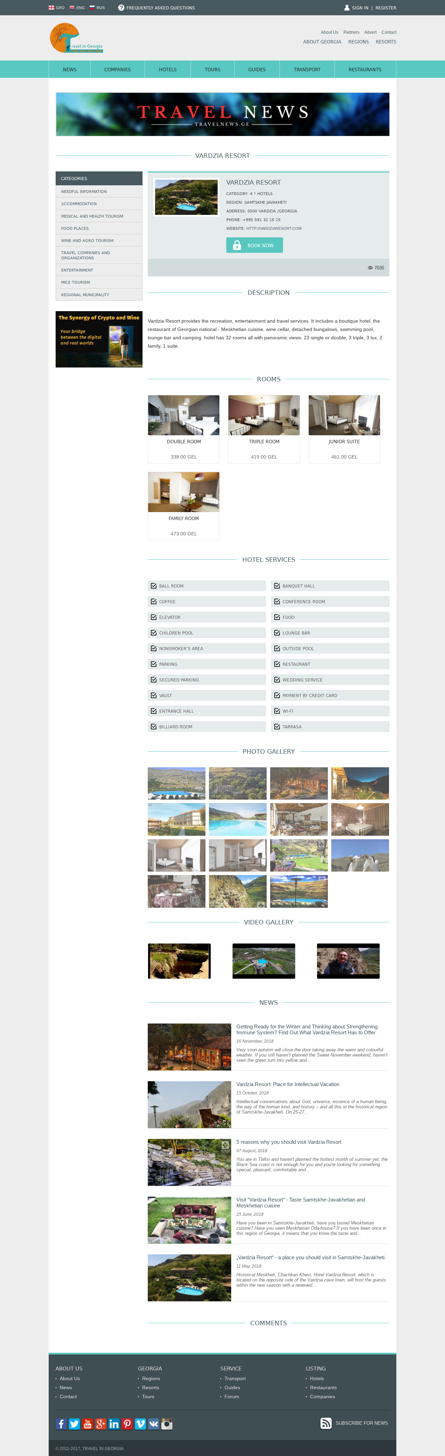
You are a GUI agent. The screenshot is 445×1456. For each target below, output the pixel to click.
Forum (232, 1396)
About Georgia (322, 42)
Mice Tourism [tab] (75, 283)
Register (385, 8)
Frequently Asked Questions (160, 8)
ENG (80, 8)
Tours (212, 70)
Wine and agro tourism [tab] (87, 241)
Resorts (386, 42)
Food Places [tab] (75, 229)
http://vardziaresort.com (273, 228)
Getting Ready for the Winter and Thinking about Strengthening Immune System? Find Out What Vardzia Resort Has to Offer (307, 1029)
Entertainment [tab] (77, 271)
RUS (100, 8)
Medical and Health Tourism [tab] (92, 217)
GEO (60, 8)
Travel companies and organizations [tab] (85, 255)
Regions (358, 42)
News (69, 70)
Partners (351, 32)
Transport (307, 70)
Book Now (261, 246)
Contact (389, 32)
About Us (329, 32)
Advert (370, 32)
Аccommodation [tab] (79, 204)
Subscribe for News (362, 1423)
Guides (257, 70)
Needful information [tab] (84, 192)
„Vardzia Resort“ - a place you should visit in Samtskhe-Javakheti (310, 1257)
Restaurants (365, 70)
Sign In (360, 8)
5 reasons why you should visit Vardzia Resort (288, 1142)
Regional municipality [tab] (85, 295)
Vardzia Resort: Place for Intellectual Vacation (287, 1084)
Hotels (168, 70)
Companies (117, 70)
